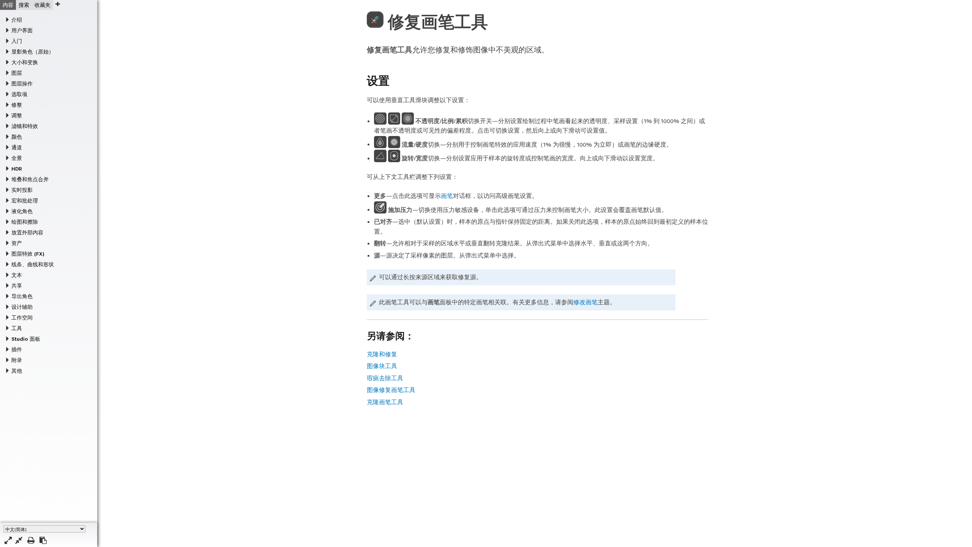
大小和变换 (24, 62)
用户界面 (22, 30)
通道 (16, 147)
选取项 (19, 94)
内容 (8, 5)
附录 (16, 360)
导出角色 (22, 296)
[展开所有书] (8, 540)
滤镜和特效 (24, 126)
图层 (16, 73)
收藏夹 (42, 5)
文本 (16, 275)
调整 (16, 115)
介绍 (16, 19)
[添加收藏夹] (57, 4)
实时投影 (22, 190)
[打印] (31, 540)
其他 (16, 370)
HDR (16, 168)
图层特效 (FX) (27, 253)
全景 (16, 158)
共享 (16, 285)
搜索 (24, 5)
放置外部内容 (27, 232)
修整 (16, 104)
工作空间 (22, 317)
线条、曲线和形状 (32, 264)
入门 (16, 41)
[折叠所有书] (18, 540)
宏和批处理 (24, 200)
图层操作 (22, 83)
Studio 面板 (25, 338)
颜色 (16, 136)
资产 (16, 243)
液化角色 (22, 211)
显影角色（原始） (32, 51)
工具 (16, 328)
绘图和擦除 (24, 221)
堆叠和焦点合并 (30, 179)
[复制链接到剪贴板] (43, 540)
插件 (16, 349)
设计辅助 (22, 307)
